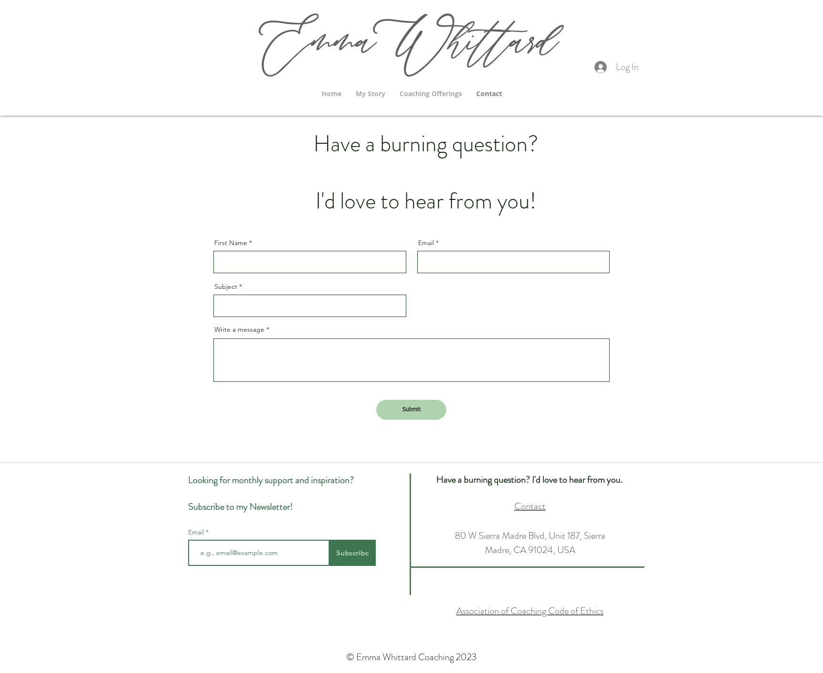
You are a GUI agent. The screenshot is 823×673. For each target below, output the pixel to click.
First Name (230, 242)
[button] (430, 93)
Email (426, 242)
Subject (225, 286)
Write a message (239, 329)
